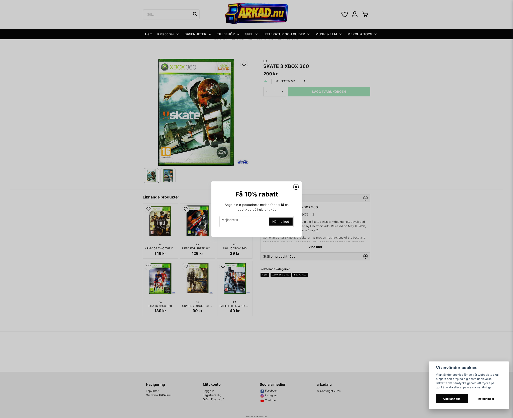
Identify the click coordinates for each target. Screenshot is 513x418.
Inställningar (486, 398)
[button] (296, 187)
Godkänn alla (451, 398)
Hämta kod (280, 222)
